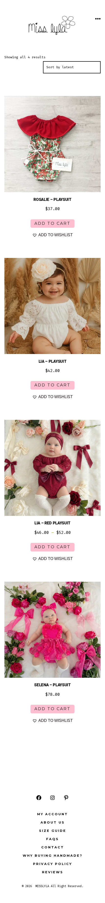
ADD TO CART (52, 223)
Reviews (52, 872)
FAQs (52, 839)
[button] (52, 235)
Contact (52, 847)
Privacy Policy (52, 864)
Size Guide (52, 831)
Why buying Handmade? (53, 855)
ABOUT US (53, 822)
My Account (52, 814)
